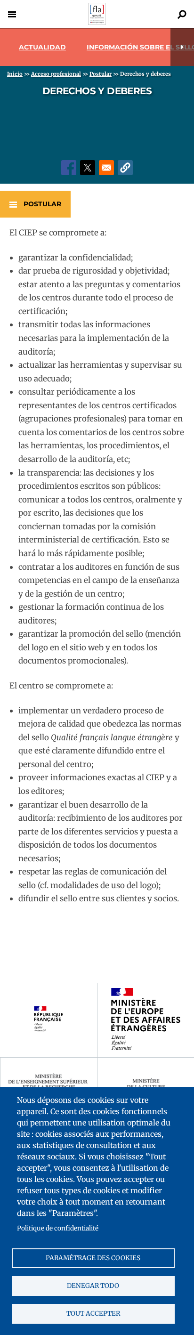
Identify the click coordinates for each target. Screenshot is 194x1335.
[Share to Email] (106, 167)
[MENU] (11, 14)
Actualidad (42, 47)
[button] (125, 167)
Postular (42, 204)
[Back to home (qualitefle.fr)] (97, 22)
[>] (182, 47)
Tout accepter (93, 1314)
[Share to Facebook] (68, 167)
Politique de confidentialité (57, 1228)
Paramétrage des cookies (93, 1258)
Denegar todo (93, 1286)
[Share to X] (87, 167)
